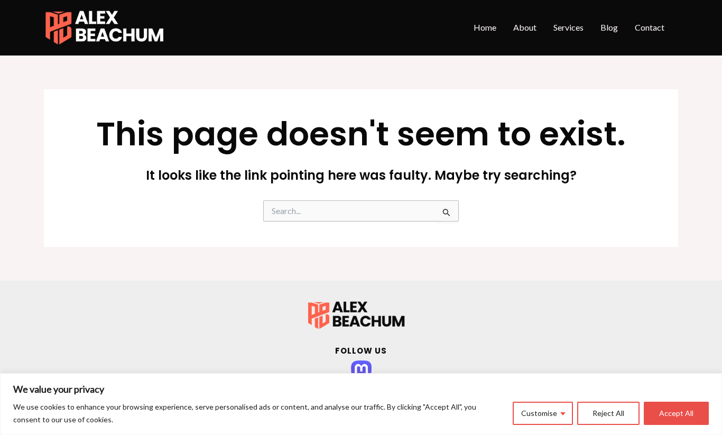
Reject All (608, 413)
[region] (361, 404)
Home (485, 27)
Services (568, 27)
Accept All (676, 413)
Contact (649, 27)
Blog (609, 27)
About (524, 27)
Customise (539, 413)
